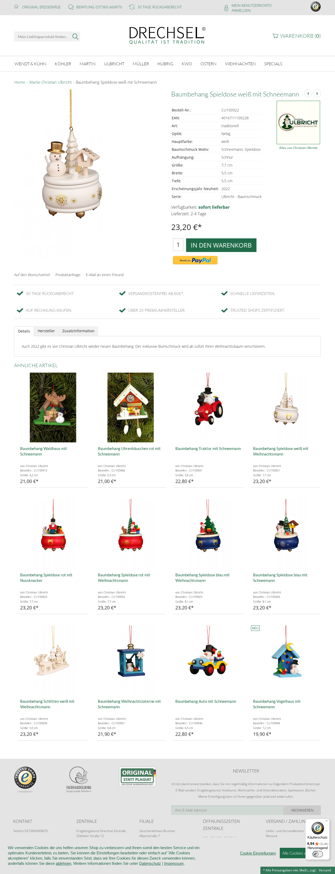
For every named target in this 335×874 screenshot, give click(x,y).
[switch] (317, 854)
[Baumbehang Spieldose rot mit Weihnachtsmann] (131, 534)
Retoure (271, 836)
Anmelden (241, 10)
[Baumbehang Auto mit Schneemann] (208, 660)
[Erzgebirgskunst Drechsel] (167, 35)
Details (24, 331)
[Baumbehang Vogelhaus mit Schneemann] (286, 660)
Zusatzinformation (78, 330)
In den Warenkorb (221, 245)
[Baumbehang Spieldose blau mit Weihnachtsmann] (208, 534)
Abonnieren (302, 810)
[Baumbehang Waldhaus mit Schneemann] (53, 408)
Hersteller (46, 330)
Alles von (298, 148)
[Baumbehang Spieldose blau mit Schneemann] (286, 534)
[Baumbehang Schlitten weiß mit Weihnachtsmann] (53, 660)
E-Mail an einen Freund (105, 274)
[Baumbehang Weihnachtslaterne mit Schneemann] (131, 660)
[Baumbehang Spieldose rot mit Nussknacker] (53, 534)
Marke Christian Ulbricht (50, 82)
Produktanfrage (67, 274)
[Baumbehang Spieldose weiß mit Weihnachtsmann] (286, 408)
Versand (325, 870)
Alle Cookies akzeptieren (303, 853)
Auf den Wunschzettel (32, 274)
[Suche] (75, 36)
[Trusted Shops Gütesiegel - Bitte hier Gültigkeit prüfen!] (315, 6)
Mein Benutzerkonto (252, 5)
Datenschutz (150, 863)
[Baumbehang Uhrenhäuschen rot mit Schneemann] (131, 408)
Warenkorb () (300, 36)
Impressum (174, 863)
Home (19, 82)
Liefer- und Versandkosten (285, 831)
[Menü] (326, 822)
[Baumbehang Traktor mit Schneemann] (208, 408)
